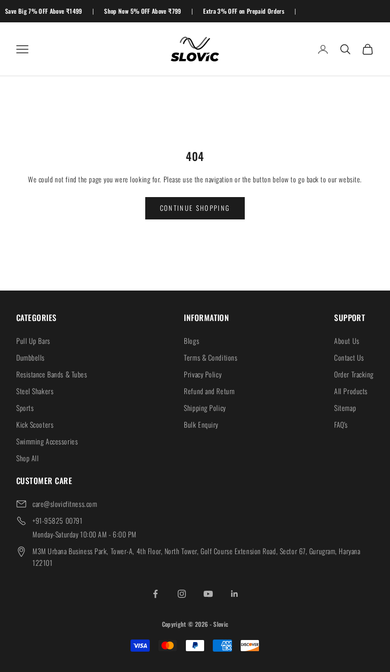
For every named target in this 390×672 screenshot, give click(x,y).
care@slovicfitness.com (64, 503)
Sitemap (345, 407)
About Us (346, 340)
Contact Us (349, 357)
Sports (25, 407)
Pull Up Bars (33, 340)
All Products (351, 391)
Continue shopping (195, 208)
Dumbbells (30, 357)
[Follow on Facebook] (155, 594)
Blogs (191, 340)
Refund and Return (209, 391)
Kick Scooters (34, 424)
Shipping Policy (204, 407)
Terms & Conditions (210, 357)
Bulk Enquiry (201, 424)
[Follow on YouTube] (208, 594)
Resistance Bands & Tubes (51, 374)
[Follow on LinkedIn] (235, 594)
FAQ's (341, 424)
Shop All (27, 458)
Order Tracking (354, 374)
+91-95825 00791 (57, 520)
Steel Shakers (34, 391)
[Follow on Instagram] (182, 594)
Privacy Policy (202, 374)
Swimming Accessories (47, 441)
